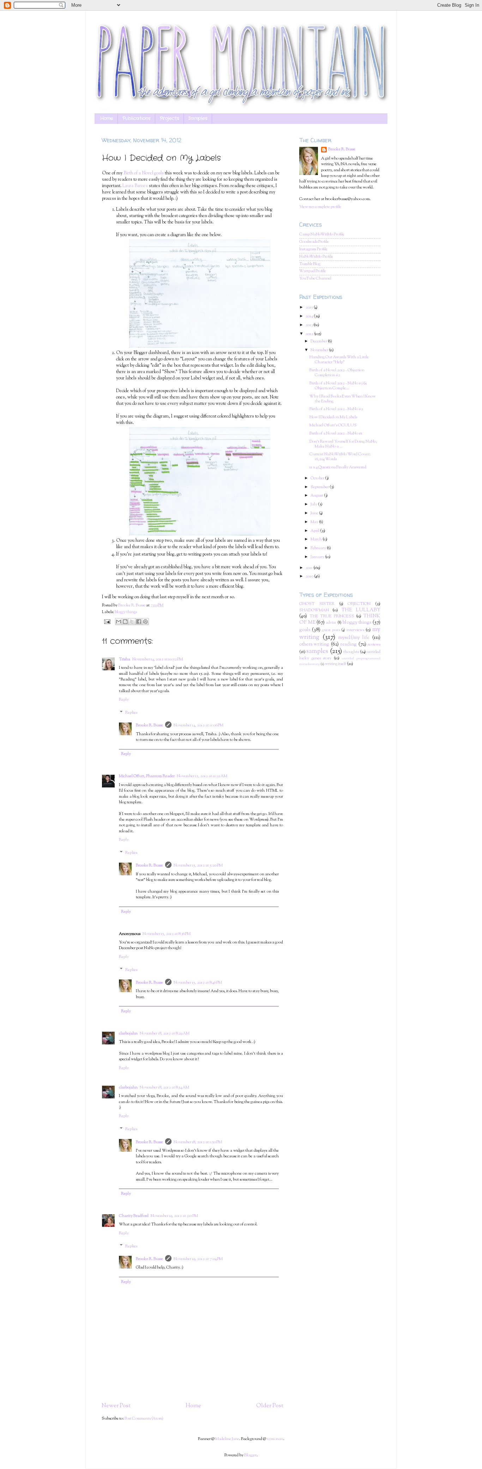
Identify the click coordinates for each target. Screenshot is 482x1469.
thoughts (351, 652)
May (315, 522)
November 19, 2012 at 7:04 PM (198, 1259)
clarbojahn (128, 1034)
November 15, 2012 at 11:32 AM (202, 776)
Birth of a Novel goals (143, 173)
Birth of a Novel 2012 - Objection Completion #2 (336, 372)
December (319, 341)
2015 (310, 308)
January (318, 557)
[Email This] (118, 621)
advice (331, 622)
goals (304, 630)
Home (106, 118)
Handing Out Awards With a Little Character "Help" (339, 359)
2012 (310, 334)
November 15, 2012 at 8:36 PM (167, 934)
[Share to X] (131, 621)
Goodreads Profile (314, 242)
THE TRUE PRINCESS (331, 616)
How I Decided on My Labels (333, 417)
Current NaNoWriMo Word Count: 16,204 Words (340, 456)
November (320, 350)
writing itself (335, 664)
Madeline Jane (227, 1439)
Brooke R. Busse (149, 725)
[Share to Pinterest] (145, 621)
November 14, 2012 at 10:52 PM (157, 659)
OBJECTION (359, 604)
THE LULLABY (361, 610)
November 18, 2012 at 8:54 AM (164, 1088)
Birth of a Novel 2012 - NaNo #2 (336, 409)
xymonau (275, 1439)
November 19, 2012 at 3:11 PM (174, 1216)
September (320, 487)
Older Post (269, 1406)
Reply (124, 700)
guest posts (331, 630)
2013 (309, 325)
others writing (314, 644)
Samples (197, 118)
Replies (131, 713)
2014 (310, 316)
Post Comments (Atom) (144, 1419)
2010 (310, 577)
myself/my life (354, 637)
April (315, 531)
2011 (309, 568)
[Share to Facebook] (138, 621)
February (319, 548)
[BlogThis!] (125, 621)
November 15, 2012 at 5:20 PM (198, 866)
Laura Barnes (135, 186)
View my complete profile (320, 207)
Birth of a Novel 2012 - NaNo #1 (335, 434)
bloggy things (126, 612)
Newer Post (116, 1406)
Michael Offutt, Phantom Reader (147, 776)
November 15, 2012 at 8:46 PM (198, 983)
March (317, 539)
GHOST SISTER (317, 604)
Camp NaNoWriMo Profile (321, 235)
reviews (374, 645)
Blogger (250, 1455)
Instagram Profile (313, 249)
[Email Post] (106, 622)
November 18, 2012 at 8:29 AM (164, 1034)
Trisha (124, 659)
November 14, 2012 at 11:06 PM (198, 725)
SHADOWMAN (314, 610)
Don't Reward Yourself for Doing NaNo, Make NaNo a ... (343, 444)
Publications (136, 118)
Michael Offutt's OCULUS (333, 425)
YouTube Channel (315, 279)
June (315, 513)
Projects (169, 118)
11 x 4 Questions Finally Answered (337, 467)
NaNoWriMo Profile (316, 257)
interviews (355, 630)
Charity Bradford (134, 1216)
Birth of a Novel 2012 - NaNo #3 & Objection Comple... (338, 385)
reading (348, 644)
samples (317, 651)
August (317, 496)
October (318, 478)
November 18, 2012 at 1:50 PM (198, 1142)
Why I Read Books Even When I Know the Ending (342, 399)
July (314, 505)
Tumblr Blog (309, 264)
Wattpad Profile (312, 271)
